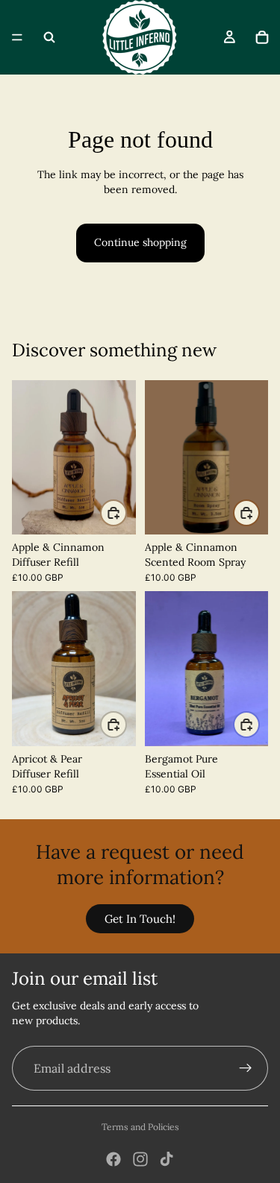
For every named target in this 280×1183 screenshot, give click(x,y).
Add (259, 512)
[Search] (49, 37)
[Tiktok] (166, 1159)
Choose (126, 512)
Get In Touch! (140, 919)
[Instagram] (140, 1159)
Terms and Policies (140, 1126)
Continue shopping (140, 242)
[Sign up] (245, 1068)
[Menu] (17, 37)
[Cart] (262, 37)
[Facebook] (113, 1159)
